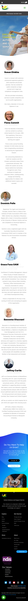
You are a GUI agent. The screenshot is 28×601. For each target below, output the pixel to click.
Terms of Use (8, 594)
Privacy (3, 594)
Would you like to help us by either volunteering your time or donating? (14, 453)
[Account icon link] (2, 2)
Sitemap (14, 594)
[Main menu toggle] (25, 8)
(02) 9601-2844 (18, 13)
